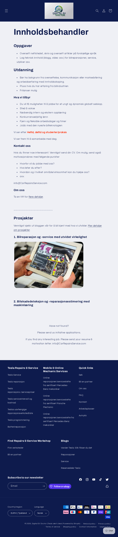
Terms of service (53, 527)
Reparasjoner (68, 455)
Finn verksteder (15, 448)
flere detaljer (36, 197)
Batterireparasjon (17, 427)
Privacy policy (104, 524)
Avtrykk (83, 416)
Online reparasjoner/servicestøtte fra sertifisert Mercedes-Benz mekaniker (57, 383)
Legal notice (105, 527)
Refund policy (89, 524)
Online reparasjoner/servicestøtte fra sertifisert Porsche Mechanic (57, 401)
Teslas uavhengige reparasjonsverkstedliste (20, 411)
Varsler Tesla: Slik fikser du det (76, 448)
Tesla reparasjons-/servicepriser (21, 390)
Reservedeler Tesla (70, 468)
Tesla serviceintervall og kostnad (20, 401)
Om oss (82, 388)
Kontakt (83, 402)
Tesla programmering (19, 420)
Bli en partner (86, 382)
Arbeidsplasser (86, 409)
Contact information (88, 527)
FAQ (81, 395)
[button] (6, 10)
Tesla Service (14, 375)
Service (64, 461)
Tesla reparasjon (16, 382)
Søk (81, 375)
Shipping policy (69, 527)
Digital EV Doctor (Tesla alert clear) (47, 523)
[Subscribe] (43, 486)
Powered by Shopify (71, 523)
